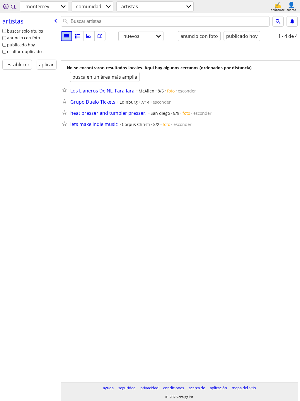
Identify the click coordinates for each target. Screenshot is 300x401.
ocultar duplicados (25, 51)
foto (171, 91)
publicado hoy (21, 45)
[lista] (66, 36)
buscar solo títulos (25, 31)
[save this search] (292, 21)
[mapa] (99, 36)
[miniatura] (77, 36)
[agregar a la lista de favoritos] (65, 90)
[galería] (88, 36)
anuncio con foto (23, 38)
